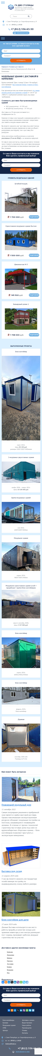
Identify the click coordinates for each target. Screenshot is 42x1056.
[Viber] (18, 982)
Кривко (9, 967)
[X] (12, 982)
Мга (8, 973)
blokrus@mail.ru (10, 1044)
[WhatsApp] (21, 982)
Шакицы (9, 958)
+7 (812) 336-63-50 (22, 29)
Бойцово (10, 952)
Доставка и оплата (28, 1020)
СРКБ (4, 1028)
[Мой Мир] (9, 982)
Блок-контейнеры (8, 1020)
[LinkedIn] (15, 982)
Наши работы (26, 1025)
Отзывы (24, 1030)
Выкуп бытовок (27, 1023)
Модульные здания (9, 1025)
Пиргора (10, 961)
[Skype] (24, 982)
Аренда (5, 1030)
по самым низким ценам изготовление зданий (21, 91)
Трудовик (10, 964)
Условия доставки (15, 67)
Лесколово (10, 955)
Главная (4, 67)
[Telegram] (27, 982)
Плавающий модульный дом (16, 805)
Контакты (25, 1033)
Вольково (10, 970)
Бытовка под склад (12, 871)
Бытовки (5, 1023)
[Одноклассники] (6, 982)
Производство (27, 1028)
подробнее (34, 217)
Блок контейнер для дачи (15, 919)
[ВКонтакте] (3, 982)
